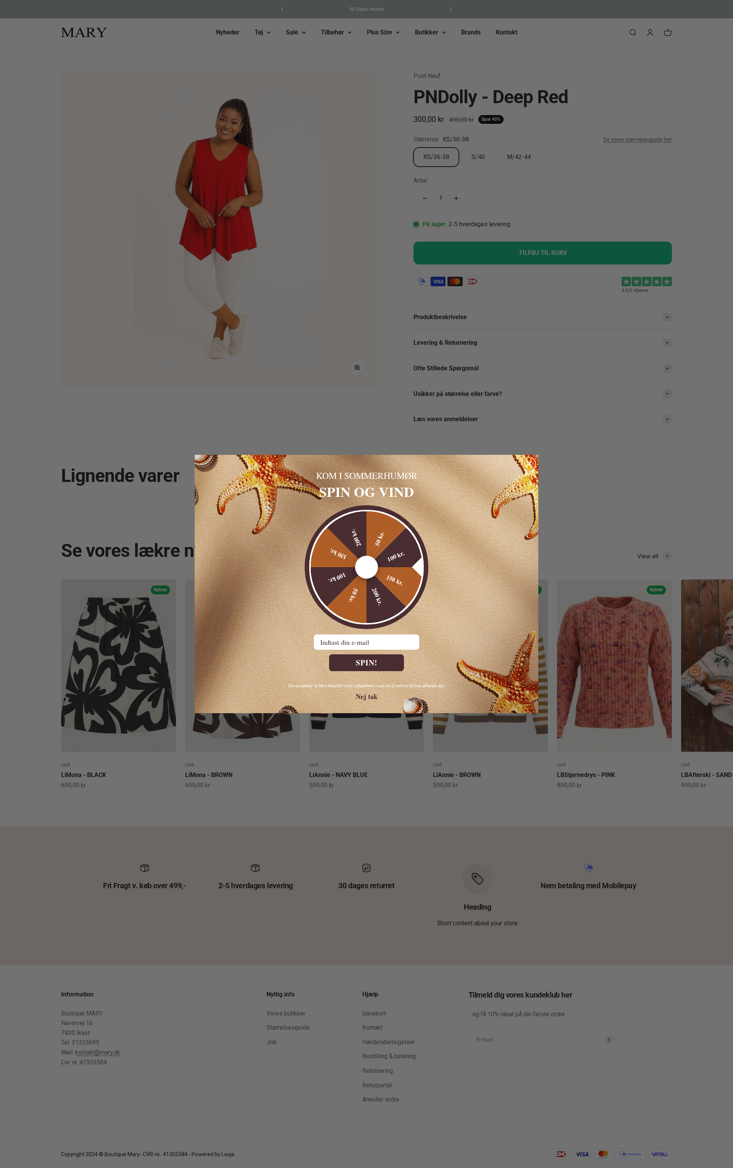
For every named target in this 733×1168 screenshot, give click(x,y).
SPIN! (367, 662)
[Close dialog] (529, 464)
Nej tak (367, 696)
